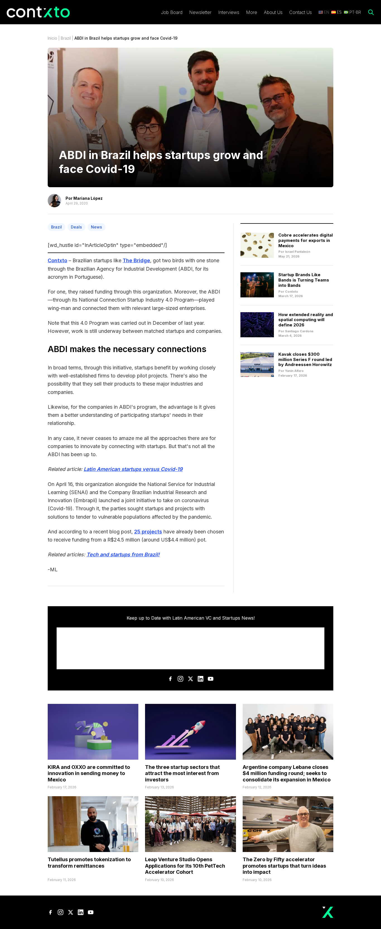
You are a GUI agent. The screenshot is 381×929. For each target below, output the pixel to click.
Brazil (66, 38)
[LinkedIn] (200, 679)
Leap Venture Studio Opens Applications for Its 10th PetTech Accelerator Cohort (185, 865)
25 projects (148, 532)
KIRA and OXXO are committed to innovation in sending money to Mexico (89, 773)
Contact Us (300, 12)
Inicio (52, 38)
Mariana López (88, 198)
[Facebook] (170, 679)
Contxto (57, 260)
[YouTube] (210, 679)
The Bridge (136, 260)
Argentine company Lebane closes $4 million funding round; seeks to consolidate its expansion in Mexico (287, 773)
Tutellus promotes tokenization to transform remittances (89, 862)
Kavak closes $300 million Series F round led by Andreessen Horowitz (305, 359)
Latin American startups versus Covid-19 (133, 469)
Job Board (171, 12)
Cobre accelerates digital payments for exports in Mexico (305, 240)
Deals (76, 227)
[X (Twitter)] (190, 679)
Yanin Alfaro (294, 371)
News (96, 227)
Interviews (228, 12)
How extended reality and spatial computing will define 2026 (305, 320)
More (251, 12)
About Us (273, 12)
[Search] (371, 12)
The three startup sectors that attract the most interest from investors (182, 773)
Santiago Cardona (299, 331)
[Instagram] (180, 679)
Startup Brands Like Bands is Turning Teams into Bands (303, 280)
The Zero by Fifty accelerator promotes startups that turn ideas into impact (284, 865)
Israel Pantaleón (297, 252)
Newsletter (200, 12)
